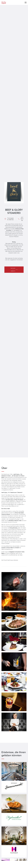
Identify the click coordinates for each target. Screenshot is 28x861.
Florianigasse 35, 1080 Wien (10, 218)
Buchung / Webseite (13, 270)
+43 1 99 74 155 (22, 219)
